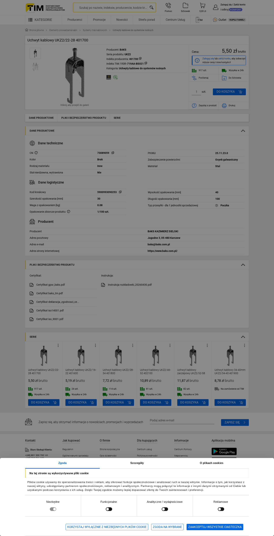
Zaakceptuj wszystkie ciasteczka (215, 527)
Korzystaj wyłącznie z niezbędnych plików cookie (107, 527)
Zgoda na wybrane (167, 527)
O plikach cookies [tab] (211, 462)
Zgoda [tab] (62, 462)
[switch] (109, 509)
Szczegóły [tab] (137, 462)
